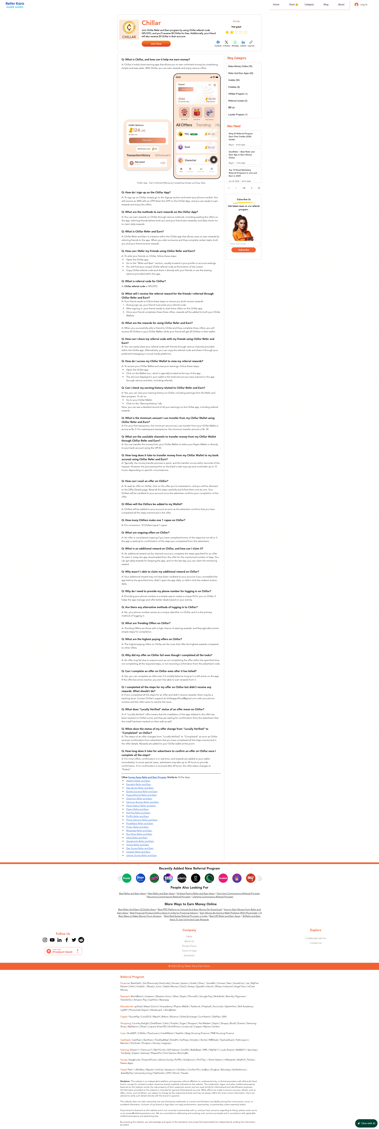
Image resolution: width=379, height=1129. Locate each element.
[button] (219, 524)
